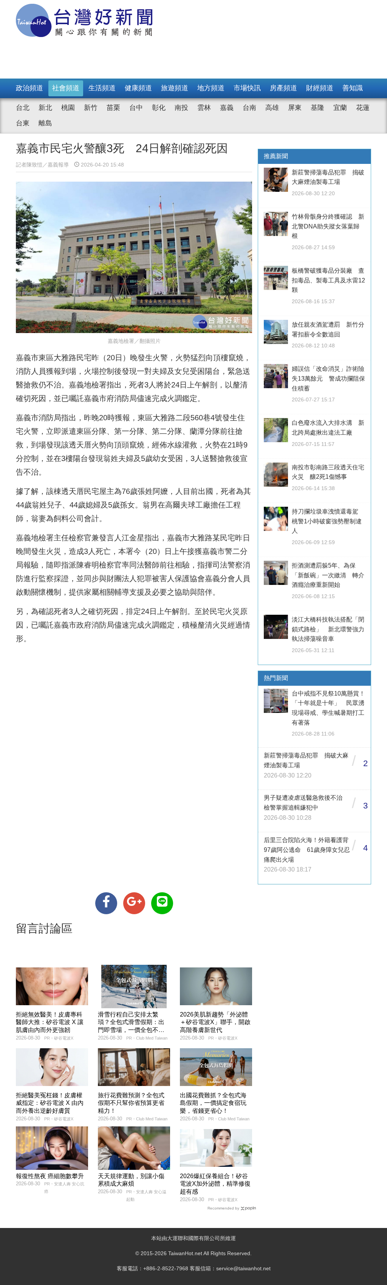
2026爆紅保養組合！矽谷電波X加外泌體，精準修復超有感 (215, 1184)
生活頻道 (102, 88)
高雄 (272, 107)
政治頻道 (29, 88)
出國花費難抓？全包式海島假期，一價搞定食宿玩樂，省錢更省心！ (213, 1103)
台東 (22, 123)
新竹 (91, 107)
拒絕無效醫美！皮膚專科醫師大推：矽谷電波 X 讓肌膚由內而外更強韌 (50, 1022)
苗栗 (113, 107)
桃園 (68, 107)
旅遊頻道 (174, 88)
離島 (45, 123)
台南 (249, 107)
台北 (22, 107)
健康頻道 (138, 88)
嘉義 (227, 107)
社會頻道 (65, 88)
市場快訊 (247, 88)
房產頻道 (283, 88)
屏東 (295, 107)
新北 (45, 107)
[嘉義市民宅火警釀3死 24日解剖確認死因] (106, 903)
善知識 (352, 88)
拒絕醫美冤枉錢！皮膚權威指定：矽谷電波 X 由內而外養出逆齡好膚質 (50, 1103)
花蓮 (363, 107)
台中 (136, 107)
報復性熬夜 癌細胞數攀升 (50, 1176)
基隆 (317, 107)
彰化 (159, 107)
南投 (181, 107)
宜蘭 (340, 107)
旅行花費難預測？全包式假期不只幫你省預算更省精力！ (131, 1103)
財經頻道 (319, 88)
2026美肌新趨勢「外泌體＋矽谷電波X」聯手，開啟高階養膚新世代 (215, 1022)
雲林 (204, 107)
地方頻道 (210, 88)
